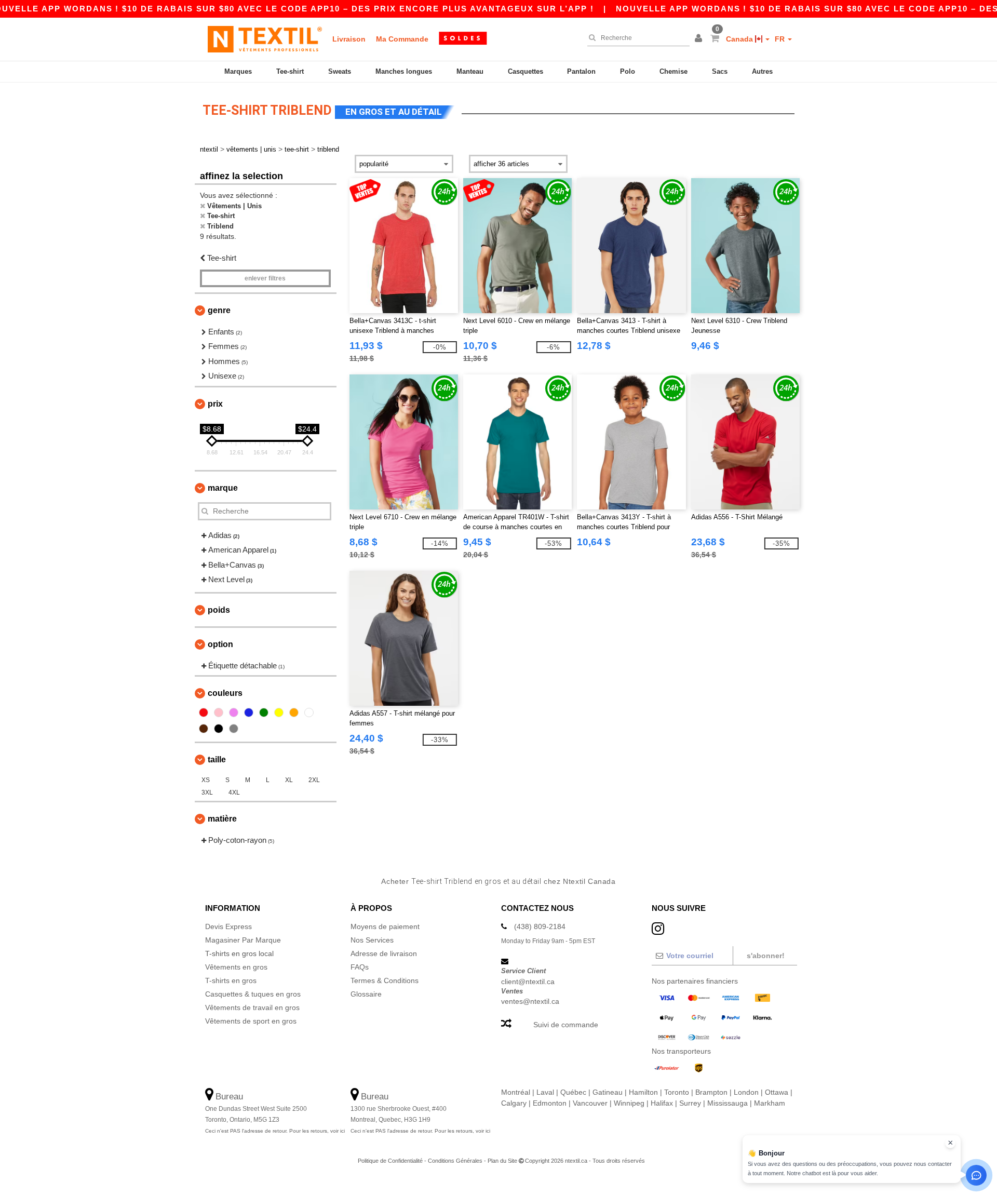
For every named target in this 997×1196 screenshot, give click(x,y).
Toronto (676, 1092)
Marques (238, 71)
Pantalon (581, 71)
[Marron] (203, 728)
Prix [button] (215, 403)
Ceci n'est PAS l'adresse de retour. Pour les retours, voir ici (275, 1131)
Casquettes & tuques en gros (253, 994)
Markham (769, 1103)
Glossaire (366, 994)
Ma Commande (402, 39)
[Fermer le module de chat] (950, 1143)
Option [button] (220, 644)
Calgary (514, 1103)
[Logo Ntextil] (265, 39)
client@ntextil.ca (528, 981)
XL (289, 780)
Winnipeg (629, 1103)
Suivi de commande (565, 1024)
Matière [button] (222, 818)
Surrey (690, 1103)
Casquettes (525, 71)
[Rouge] (203, 712)
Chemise (673, 71)
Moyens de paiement (385, 926)
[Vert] (263, 712)
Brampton (711, 1092)
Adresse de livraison (384, 953)
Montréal (515, 1092)
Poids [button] (219, 610)
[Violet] (233, 712)
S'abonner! (766, 955)
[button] (700, 39)
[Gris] (233, 728)
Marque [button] (223, 487)
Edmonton (550, 1103)
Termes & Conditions (385, 980)
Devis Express (228, 926)
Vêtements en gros (236, 967)
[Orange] (294, 712)
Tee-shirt (290, 71)
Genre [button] (219, 310)
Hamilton (643, 1092)
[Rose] (218, 712)
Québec (573, 1092)
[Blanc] (309, 712)
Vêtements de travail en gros (252, 1007)
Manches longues (403, 71)
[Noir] (218, 728)
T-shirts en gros (231, 980)
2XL (314, 780)
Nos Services (372, 940)
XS (205, 780)
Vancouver (590, 1103)
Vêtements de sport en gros (251, 1021)
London (746, 1092)
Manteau (469, 71)
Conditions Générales (455, 1161)
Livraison (349, 39)
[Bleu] (248, 712)
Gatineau (607, 1092)
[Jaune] (279, 712)
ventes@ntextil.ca (530, 1001)
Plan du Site (502, 1161)
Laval (545, 1092)
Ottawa (776, 1092)
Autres (762, 71)
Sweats (339, 71)
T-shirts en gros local (239, 953)
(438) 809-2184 (539, 926)
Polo (627, 71)
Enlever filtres (265, 278)
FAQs (360, 967)
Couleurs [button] (225, 693)
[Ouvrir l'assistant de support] (976, 1175)
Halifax (662, 1103)
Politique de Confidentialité (390, 1161)
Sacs (719, 71)
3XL (207, 792)
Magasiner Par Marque (243, 940)
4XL (234, 792)
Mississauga (727, 1103)
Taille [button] (217, 759)
